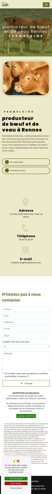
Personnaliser (16, 488)
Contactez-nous (17, 170)
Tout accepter (16, 478)
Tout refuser (16, 483)
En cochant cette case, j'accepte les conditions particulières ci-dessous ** (26, 374)
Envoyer (28, 383)
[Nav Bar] (46, 4)
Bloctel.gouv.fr (38, 461)
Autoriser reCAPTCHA (26, 416)
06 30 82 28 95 (26, 239)
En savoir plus (16, 162)
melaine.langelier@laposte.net (26, 262)
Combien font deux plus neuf (16, 342)
